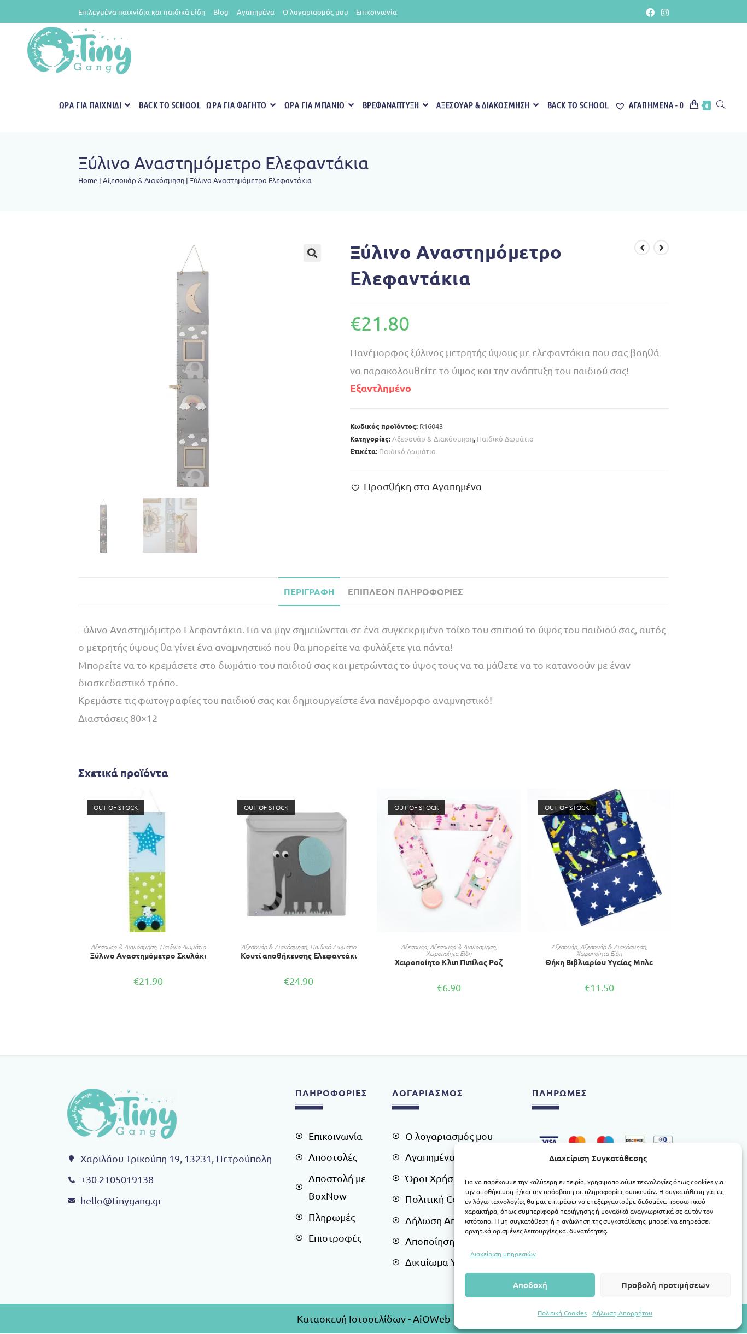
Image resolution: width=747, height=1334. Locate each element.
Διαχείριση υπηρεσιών (503, 1253)
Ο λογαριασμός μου (315, 11)
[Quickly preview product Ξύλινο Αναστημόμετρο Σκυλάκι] (214, 808)
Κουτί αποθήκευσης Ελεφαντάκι (299, 955)
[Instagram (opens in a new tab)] (663, 12)
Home (87, 180)
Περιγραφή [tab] (309, 591)
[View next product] (661, 247)
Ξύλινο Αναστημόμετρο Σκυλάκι (148, 955)
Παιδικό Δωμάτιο (505, 438)
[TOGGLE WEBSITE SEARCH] (721, 105)
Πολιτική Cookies (562, 1312)
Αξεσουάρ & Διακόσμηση (143, 180)
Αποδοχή (530, 1284)
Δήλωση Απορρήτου (622, 1312)
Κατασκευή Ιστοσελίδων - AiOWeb (374, 1318)
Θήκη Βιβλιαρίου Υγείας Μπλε (599, 962)
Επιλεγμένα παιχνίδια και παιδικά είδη (141, 11)
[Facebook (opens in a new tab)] (650, 12)
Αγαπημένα (256, 11)
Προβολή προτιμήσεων (665, 1284)
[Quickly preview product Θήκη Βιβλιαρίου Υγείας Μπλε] (665, 808)
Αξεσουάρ (414, 946)
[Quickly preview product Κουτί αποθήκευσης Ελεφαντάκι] (365, 808)
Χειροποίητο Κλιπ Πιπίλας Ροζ (449, 962)
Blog (221, 11)
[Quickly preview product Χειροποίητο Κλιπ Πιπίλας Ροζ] (515, 808)
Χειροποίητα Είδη (448, 953)
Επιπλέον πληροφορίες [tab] (405, 591)
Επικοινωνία (376, 11)
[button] (312, 253)
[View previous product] (642, 247)
